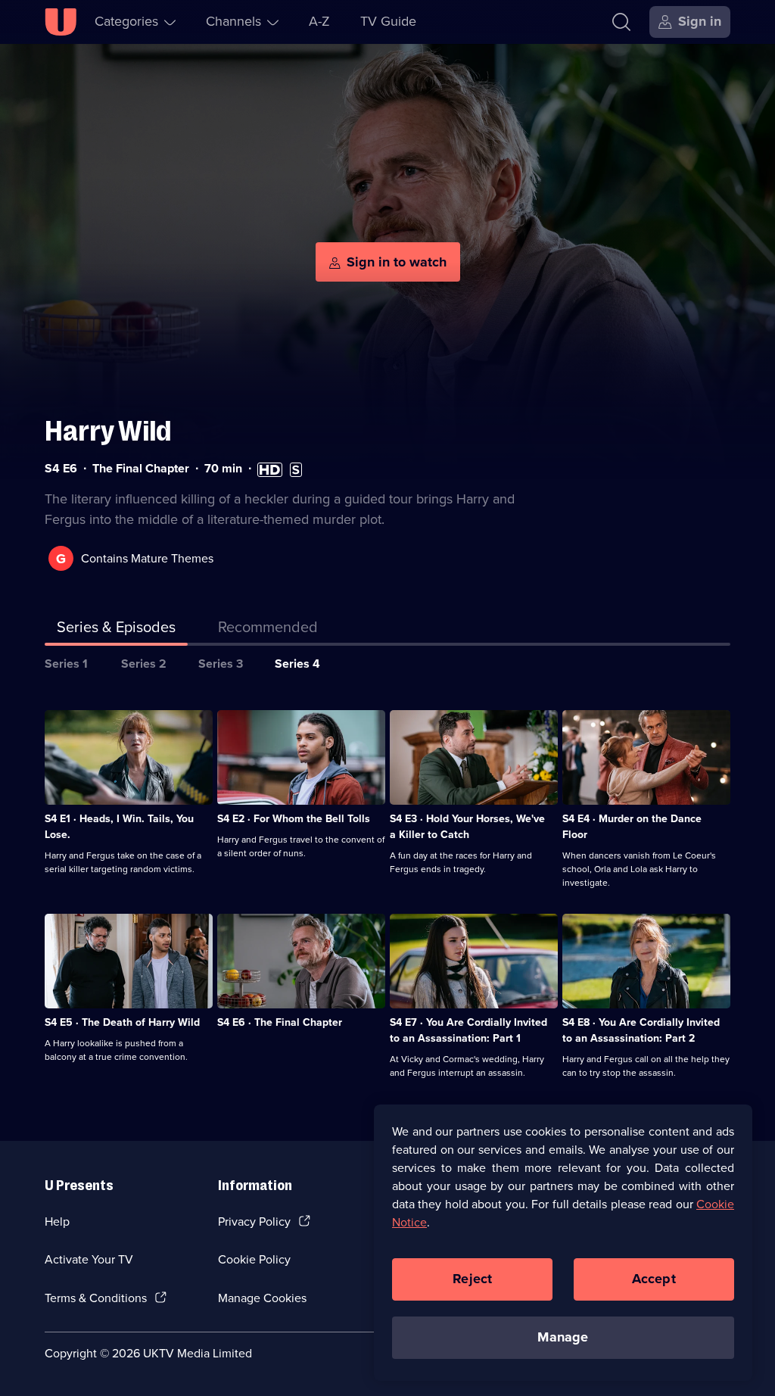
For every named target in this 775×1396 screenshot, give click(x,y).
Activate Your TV (89, 1259)
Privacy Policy (254, 1221)
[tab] (268, 630)
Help (57, 1221)
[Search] (621, 22)
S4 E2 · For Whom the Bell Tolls (293, 819)
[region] (563, 1242)
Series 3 (220, 663)
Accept (654, 1278)
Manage (562, 1337)
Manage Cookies (262, 1298)
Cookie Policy (254, 1259)
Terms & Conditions (96, 1298)
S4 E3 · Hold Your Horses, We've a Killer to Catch (467, 827)
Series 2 (144, 663)
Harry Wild (108, 431)
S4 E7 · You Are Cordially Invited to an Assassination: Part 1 (468, 1030)
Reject (472, 1278)
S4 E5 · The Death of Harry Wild (122, 1022)
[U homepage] (60, 22)
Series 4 (297, 663)
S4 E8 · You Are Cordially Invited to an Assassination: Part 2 (641, 1030)
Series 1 (66, 663)
